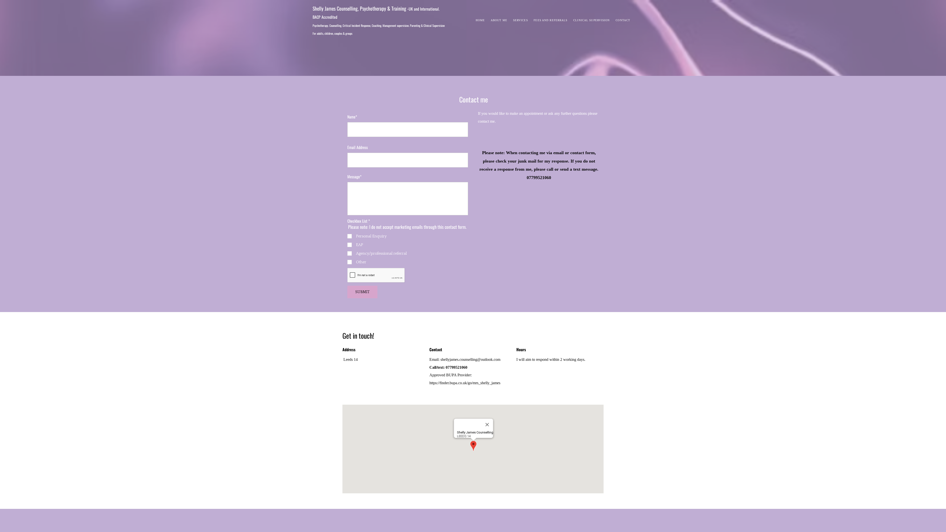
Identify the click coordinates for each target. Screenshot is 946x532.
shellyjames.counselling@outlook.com (470, 359)
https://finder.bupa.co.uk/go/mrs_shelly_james (464, 383)
